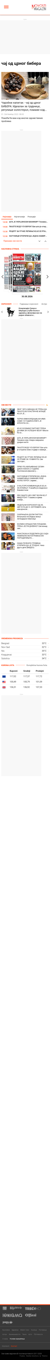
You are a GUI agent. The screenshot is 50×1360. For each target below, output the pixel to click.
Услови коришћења (17, 1339)
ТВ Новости (38, 1334)
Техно (24, 1334)
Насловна (6, 1330)
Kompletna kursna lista (37, 665)
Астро (44, 304)
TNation (45, 1356)
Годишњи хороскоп (29, 304)
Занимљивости (14, 1334)
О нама (5, 1339)
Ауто (30, 1334)
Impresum (5, 1346)
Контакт (14, 1346)
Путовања (43, 1330)
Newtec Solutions (32, 1356)
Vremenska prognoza (12, 638)
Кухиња (34, 1330)
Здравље (15, 1330)
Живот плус (24, 1330)
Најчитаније (19, 217)
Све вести (6, 405)
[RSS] (47, 405)
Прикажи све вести (12, 241)
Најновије (7, 217)
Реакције (32, 217)
